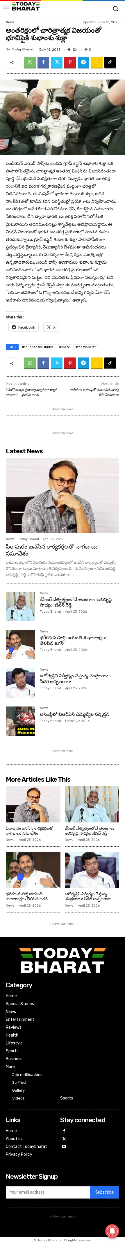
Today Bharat (23, 49)
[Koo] (97, 62)
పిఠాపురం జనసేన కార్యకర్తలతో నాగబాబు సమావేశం (52, 550)
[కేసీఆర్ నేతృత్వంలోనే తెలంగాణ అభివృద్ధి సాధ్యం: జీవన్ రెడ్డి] (20, 606)
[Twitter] (57, 62)
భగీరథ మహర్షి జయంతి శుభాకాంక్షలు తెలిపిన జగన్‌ (27, 896)
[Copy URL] (110, 62)
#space (64, 347)
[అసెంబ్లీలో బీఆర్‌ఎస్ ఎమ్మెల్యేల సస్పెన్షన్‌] (20, 721)
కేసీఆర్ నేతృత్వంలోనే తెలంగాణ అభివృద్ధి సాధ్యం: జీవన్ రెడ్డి (76, 602)
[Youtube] (64, 1147)
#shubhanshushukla (37, 347)
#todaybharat (86, 347)
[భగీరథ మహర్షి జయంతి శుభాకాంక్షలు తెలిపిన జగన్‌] (20, 644)
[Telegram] (83, 62)
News (10, 22)
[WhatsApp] (30, 62)
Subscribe (104, 1192)
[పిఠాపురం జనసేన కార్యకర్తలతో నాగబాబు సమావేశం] (62, 495)
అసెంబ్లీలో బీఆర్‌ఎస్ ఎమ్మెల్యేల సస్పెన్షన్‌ (74, 714)
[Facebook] (43, 62)
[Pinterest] (70, 62)
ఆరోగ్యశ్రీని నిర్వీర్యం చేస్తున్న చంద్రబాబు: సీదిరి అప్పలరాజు (88, 896)
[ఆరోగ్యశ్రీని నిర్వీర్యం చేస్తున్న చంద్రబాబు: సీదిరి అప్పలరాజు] (20, 682)
